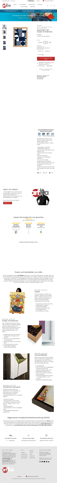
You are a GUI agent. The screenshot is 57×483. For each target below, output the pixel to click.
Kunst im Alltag (24, 6)
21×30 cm (40, 48)
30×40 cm (47, 48)
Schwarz (40, 42)
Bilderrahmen (32, 4)
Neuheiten (40, 4)
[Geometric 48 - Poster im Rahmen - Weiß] (37, 125)
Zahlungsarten (24, 457)
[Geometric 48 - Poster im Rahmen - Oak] (37, 124)
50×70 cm (40, 51)
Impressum (32, 456)
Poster (15, 4)
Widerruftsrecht (24, 456)
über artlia (7, 203)
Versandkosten (47, 36)
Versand (23, 452)
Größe (39, 45)
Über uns (32, 450)
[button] (9, 227)
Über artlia (13, 1)
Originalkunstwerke (6, 458)
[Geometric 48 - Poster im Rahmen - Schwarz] (37, 123)
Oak (46, 42)
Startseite (39, 25)
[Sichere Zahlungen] (28, 435)
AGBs (31, 454)
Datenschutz (32, 457)
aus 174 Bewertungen (27, 220)
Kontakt (31, 452)
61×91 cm (47, 51)
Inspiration (32, 6)
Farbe (38, 40)
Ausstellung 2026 (6, 1)
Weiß (50, 42)
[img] (28, 219)
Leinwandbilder (22, 4)
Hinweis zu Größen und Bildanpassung (45, 70)
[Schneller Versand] (10, 435)
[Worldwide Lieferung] (46, 435)
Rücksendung (24, 454)
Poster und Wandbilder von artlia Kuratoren (44, 28)
